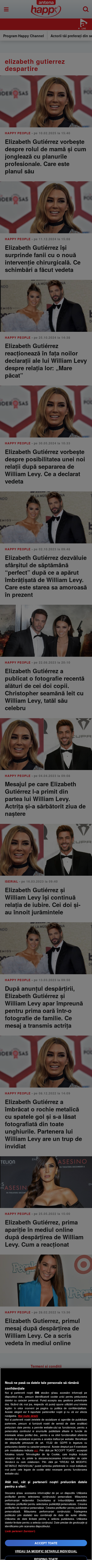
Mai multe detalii (28, 1416)
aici (36, 1450)
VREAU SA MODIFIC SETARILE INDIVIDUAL (46, 1551)
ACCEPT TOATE (46, 1543)
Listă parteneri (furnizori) (20, 1531)
